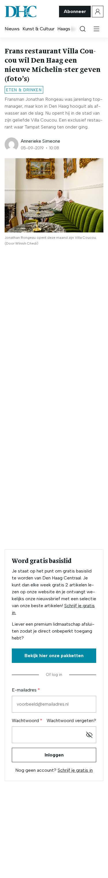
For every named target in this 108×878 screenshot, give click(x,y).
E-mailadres (25, 690)
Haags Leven (70, 28)
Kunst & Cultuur (38, 28)
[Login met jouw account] (97, 11)
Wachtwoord (26, 720)
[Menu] (96, 29)
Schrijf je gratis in (75, 770)
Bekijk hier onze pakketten (54, 655)
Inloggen (54, 755)
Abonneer (75, 11)
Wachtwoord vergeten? (71, 720)
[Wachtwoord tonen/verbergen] (89, 734)
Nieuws (12, 28)
